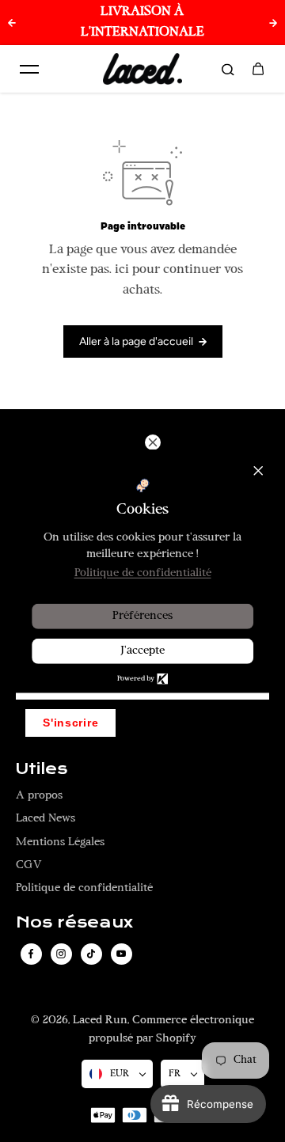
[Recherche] (228, 69)
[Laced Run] (142, 69)
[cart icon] (258, 69)
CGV (29, 865)
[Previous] (11, 22)
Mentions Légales (60, 842)
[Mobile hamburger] (29, 68)
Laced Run (100, 1020)
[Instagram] (61, 954)
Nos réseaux (74, 922)
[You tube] (121, 954)
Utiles (41, 769)
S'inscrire (70, 723)
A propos (39, 796)
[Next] (273, 22)
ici (122, 270)
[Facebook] (31, 954)
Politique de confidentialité (84, 888)
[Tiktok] (91, 954)
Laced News (45, 819)
